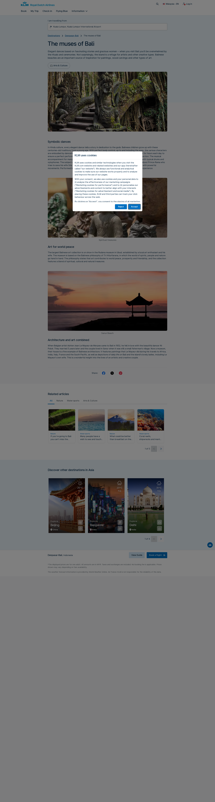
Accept (134, 206)
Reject (121, 206)
